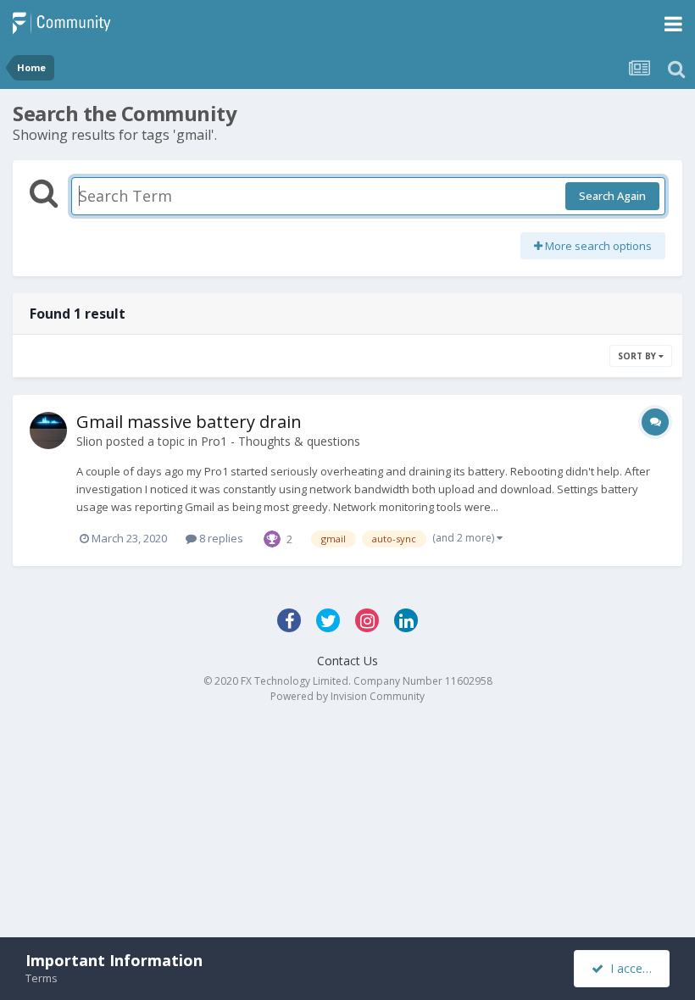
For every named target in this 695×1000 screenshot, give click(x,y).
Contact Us (347, 661)
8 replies (220, 538)
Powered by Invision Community (347, 696)
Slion (89, 441)
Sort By (638, 356)
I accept (628, 968)
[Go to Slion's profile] (48, 430)
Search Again (612, 195)
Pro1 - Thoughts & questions (280, 441)
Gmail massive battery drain (189, 421)
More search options (597, 245)
